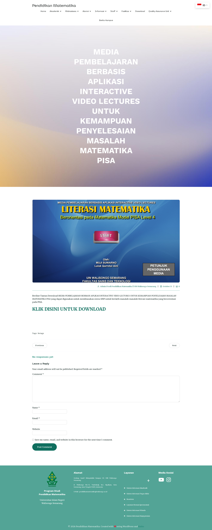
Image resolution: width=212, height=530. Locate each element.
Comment (38, 374)
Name (36, 407)
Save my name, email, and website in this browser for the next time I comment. (74, 440)
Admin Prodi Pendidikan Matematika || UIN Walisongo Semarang (128, 286)
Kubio (141, 526)
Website (36, 429)
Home (43, 11)
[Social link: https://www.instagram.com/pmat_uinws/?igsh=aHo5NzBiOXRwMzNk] (169, 480)
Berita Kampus (106, 20)
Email (36, 418)
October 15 (167, 286)
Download (140, 11)
